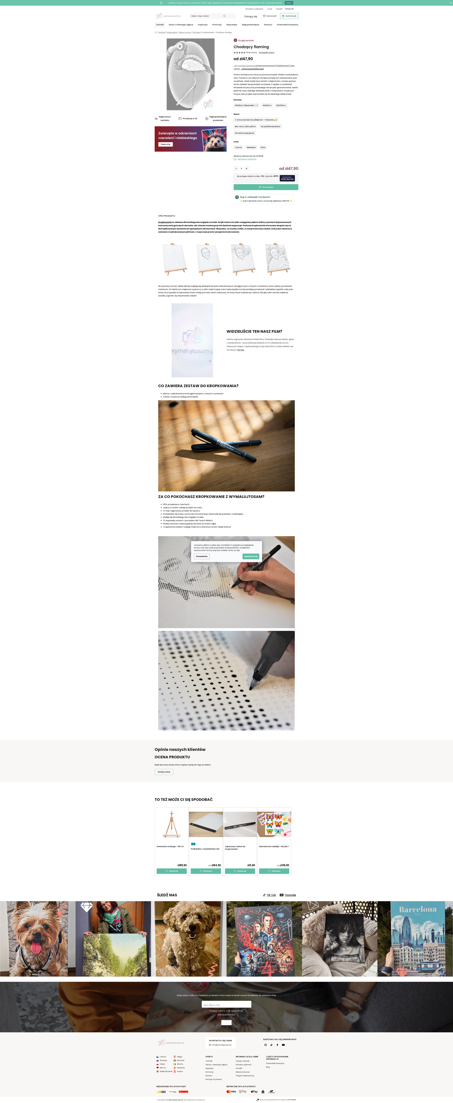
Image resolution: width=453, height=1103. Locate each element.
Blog (268, 1067)
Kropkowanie (165, 222)
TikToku (240, 350)
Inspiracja (209, 1068)
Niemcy (163, 1068)
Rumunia (180, 1060)
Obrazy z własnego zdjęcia (216, 1064)
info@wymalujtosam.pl (221, 1045)
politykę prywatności (226, 1014)
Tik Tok (271, 895)
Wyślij (226, 1022)
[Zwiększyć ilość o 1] (246, 168)
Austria (180, 1071)
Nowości (208, 1075)
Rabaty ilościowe (243, 1072)
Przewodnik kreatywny (275, 1063)
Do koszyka (267, 187)
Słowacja (163, 1060)
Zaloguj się (250, 16)
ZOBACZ (289, 3)
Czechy (163, 1057)
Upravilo (288, 1100)
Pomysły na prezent (213, 1079)
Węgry (179, 1057)
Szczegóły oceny (266, 52)
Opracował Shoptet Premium (270, 1100)
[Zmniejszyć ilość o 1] (236, 168)
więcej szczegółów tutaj (253, 68)
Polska (162, 1064)
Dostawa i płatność (247, 159)
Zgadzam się (250, 556)
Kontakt (279, 9)
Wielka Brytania (166, 1071)
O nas (269, 9)
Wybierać (173, 871)
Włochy (180, 1064)
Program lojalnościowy (245, 1075)
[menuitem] (160, 25)
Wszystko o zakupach (254, 9)
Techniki (208, 1061)
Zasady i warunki (242, 1061)
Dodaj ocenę (164, 772)
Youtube (290, 895)
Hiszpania (181, 1068)
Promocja (209, 1072)
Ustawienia (201, 556)
